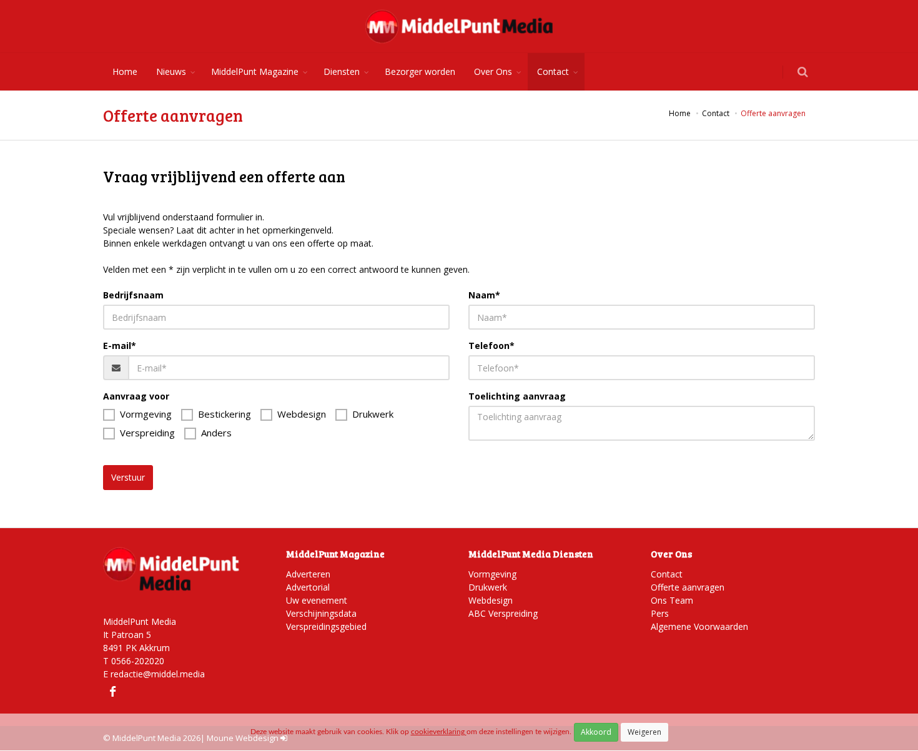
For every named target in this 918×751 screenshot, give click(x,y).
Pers (660, 613)
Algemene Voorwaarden (699, 626)
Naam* (484, 295)
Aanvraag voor (136, 396)
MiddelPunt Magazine (255, 71)
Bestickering (224, 414)
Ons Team (672, 600)
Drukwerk (372, 414)
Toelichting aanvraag (517, 396)
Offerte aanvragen (687, 587)
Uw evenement (316, 600)
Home (124, 71)
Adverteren (308, 574)
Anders (216, 432)
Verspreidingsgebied (326, 626)
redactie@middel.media (158, 674)
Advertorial (308, 587)
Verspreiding (147, 432)
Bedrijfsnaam (133, 295)
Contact (553, 71)
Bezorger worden (420, 71)
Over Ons (493, 71)
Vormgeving (146, 414)
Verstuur (128, 477)
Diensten (341, 71)
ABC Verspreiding (503, 613)
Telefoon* (491, 345)
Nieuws (171, 71)
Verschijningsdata (321, 613)
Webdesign (301, 414)
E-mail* (119, 345)
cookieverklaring (438, 731)
